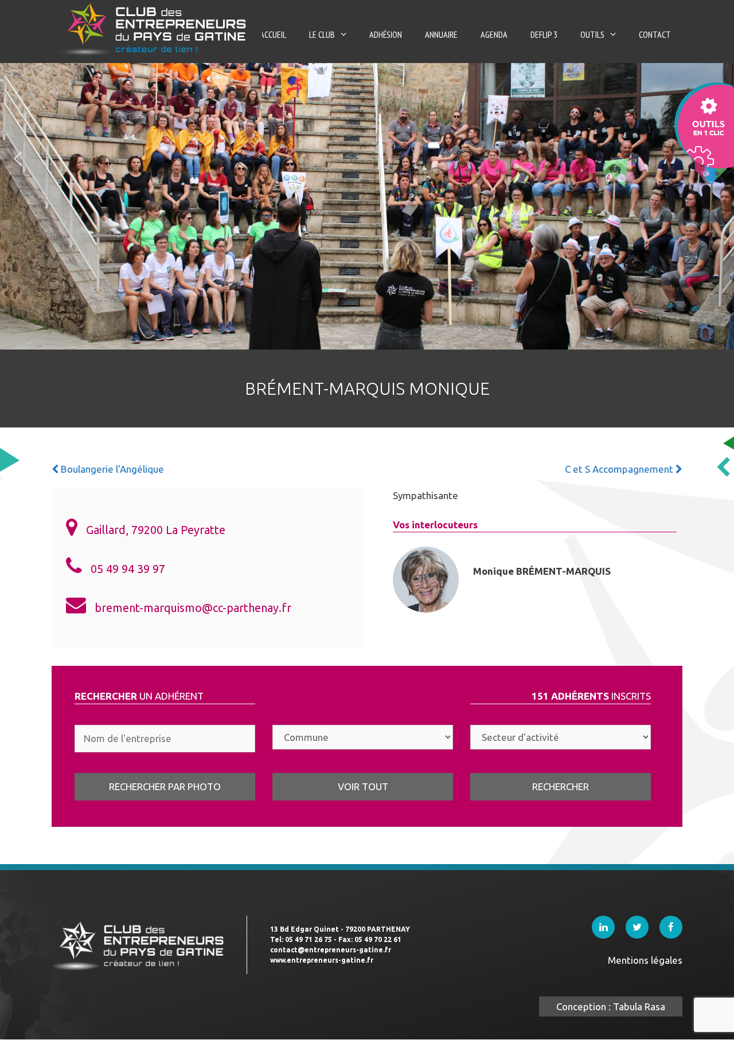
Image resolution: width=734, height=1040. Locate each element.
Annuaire (441, 34)
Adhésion (385, 34)
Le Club (322, 34)
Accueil (273, 34)
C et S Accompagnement (620, 469)
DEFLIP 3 (543, 34)
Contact (655, 34)
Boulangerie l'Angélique (111, 469)
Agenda (494, 34)
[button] (18, 159)
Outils (592, 34)
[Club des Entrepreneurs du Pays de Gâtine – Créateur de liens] (157, 28)
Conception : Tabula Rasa (610, 1006)
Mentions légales (645, 960)
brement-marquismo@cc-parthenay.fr (193, 607)
